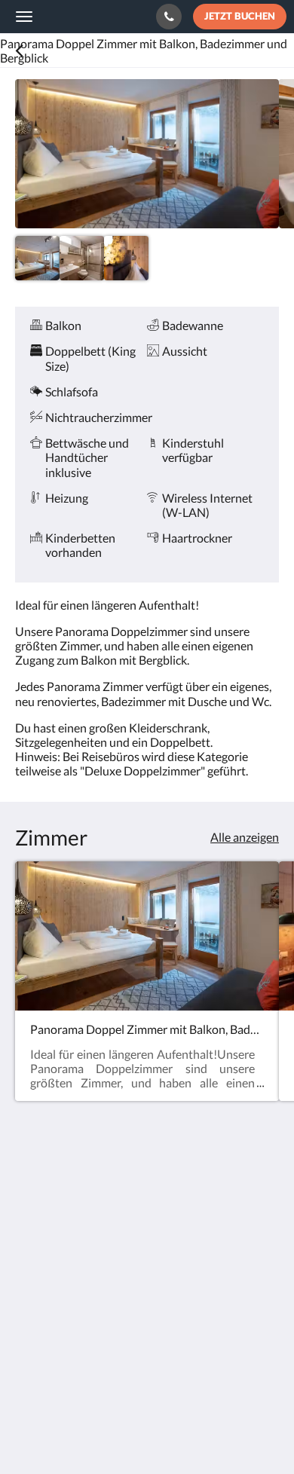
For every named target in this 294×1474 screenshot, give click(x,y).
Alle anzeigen (244, 837)
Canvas (98, 1433)
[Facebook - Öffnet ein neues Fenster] (30, 1328)
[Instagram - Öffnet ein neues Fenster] (72, 1328)
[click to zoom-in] (147, 153)
